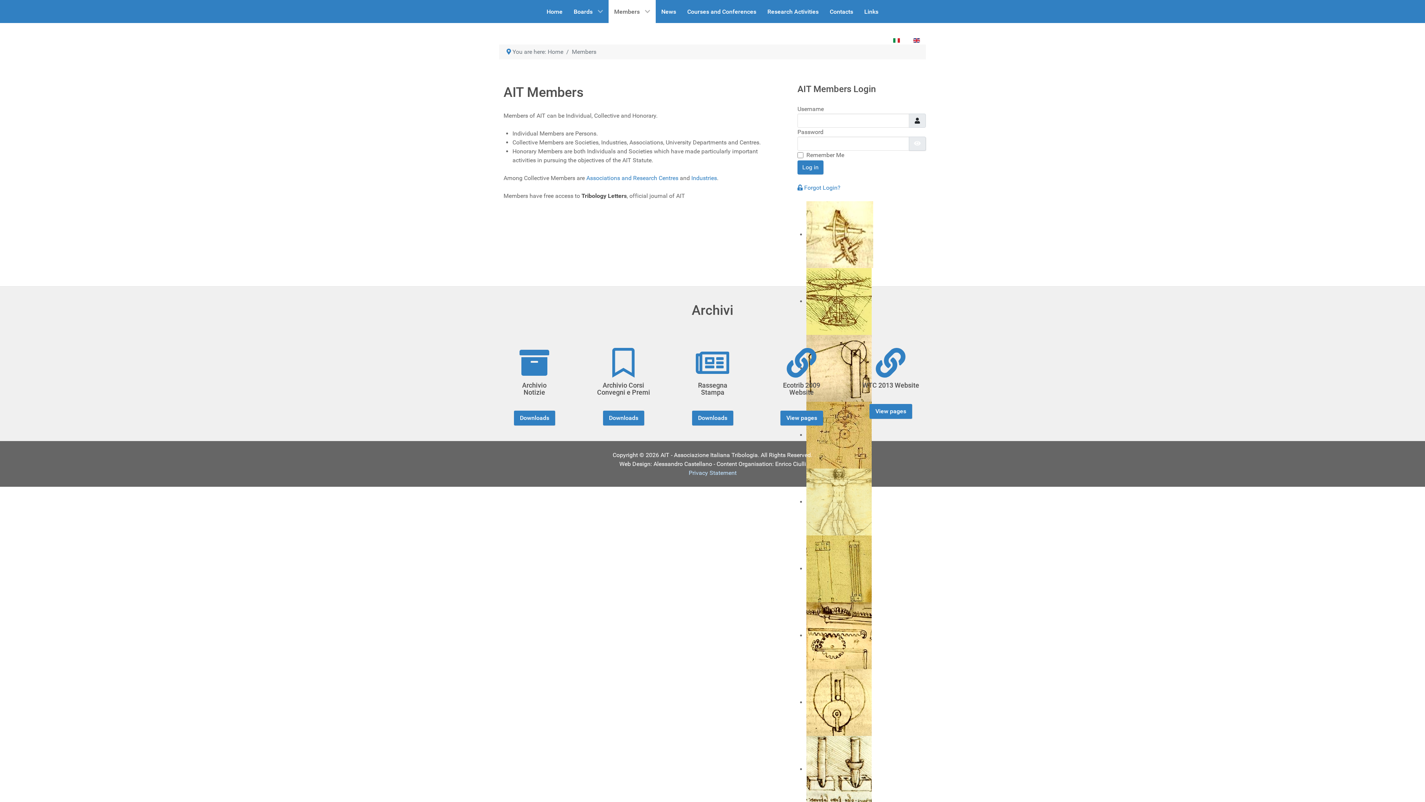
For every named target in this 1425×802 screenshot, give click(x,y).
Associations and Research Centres (632, 178)
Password (810, 132)
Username (810, 109)
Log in (810, 167)
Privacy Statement (713, 472)
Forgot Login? (822, 187)
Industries (704, 178)
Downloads (534, 417)
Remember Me (825, 155)
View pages (801, 417)
